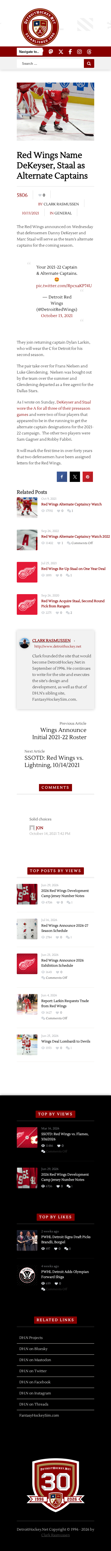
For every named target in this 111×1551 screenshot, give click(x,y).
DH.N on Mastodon (35, 1360)
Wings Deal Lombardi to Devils (65, 1041)
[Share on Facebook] (62, 480)
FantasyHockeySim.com (39, 1415)
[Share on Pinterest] (88, 480)
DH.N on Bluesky (33, 1349)
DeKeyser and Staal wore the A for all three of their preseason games (54, 408)
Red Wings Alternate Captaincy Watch (71, 504)
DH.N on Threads (33, 1404)
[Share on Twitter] (75, 480)
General (63, 213)
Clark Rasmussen (61, 204)
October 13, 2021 (57, 315)
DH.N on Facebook (35, 1382)
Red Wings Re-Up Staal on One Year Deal (73, 569)
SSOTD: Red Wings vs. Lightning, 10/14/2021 (54, 761)
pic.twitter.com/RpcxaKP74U (64, 285)
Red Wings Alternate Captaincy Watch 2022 (75, 537)
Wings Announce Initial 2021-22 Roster (59, 733)
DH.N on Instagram (35, 1393)
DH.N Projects (31, 1338)
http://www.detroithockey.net (57, 646)
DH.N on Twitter (33, 1371)
